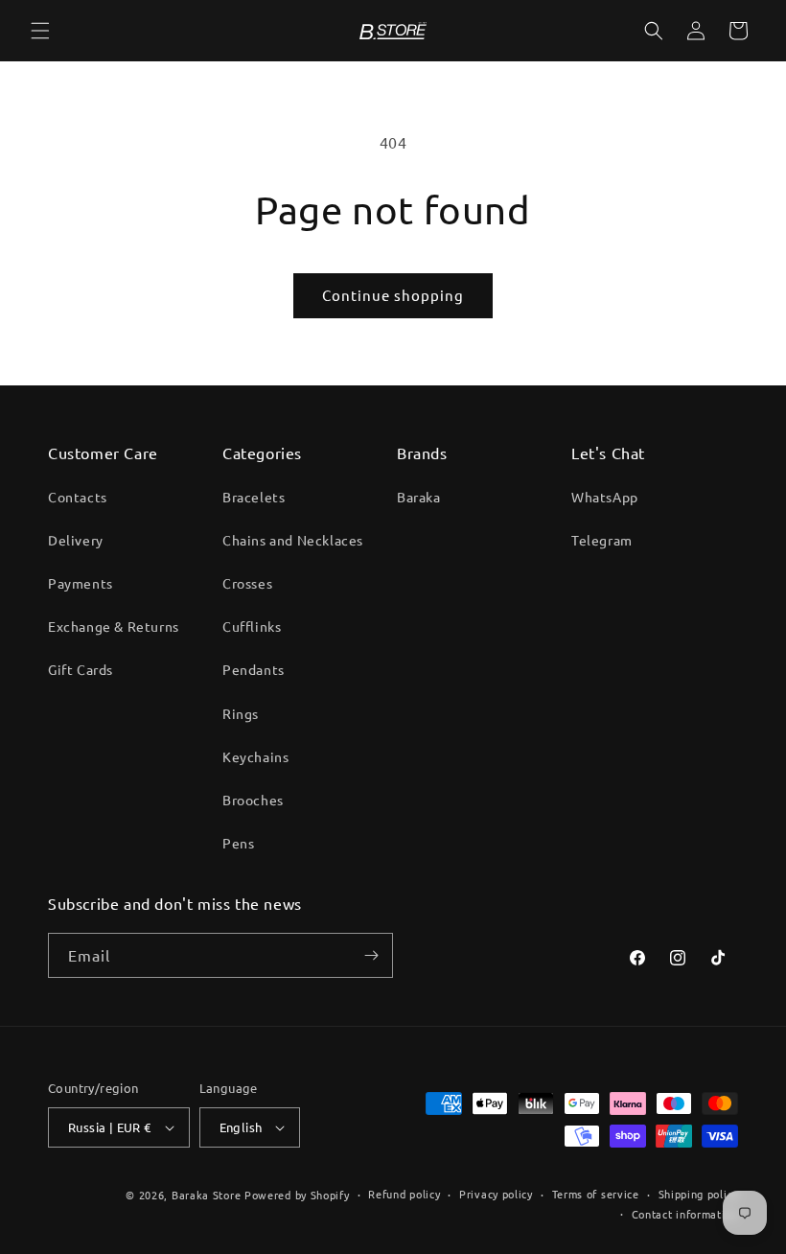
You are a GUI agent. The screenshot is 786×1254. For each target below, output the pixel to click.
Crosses (247, 583)
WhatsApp (604, 496)
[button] (40, 31)
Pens (238, 842)
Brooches (253, 799)
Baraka (419, 496)
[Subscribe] (371, 955)
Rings (240, 713)
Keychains (255, 756)
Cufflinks (251, 626)
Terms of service (595, 1193)
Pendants (253, 669)
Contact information (685, 1213)
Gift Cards (80, 669)
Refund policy (404, 1193)
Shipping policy (699, 1193)
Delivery (76, 539)
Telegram (602, 539)
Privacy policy (496, 1193)
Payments (80, 583)
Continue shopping (393, 295)
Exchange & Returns (113, 626)
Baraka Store (206, 1194)
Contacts (77, 496)
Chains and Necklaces (292, 539)
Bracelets (253, 496)
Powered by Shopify (297, 1194)
